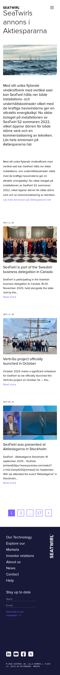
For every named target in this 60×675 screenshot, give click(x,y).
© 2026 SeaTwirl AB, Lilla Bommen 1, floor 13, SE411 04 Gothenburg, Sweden (28, 665)
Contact (12, 574)
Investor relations (20, 556)
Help (10, 580)
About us (13, 562)
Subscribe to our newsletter (15, 613)
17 (39, 512)
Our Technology (19, 537)
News (10, 568)
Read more (9, 297)
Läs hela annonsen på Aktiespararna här (27, 199)
